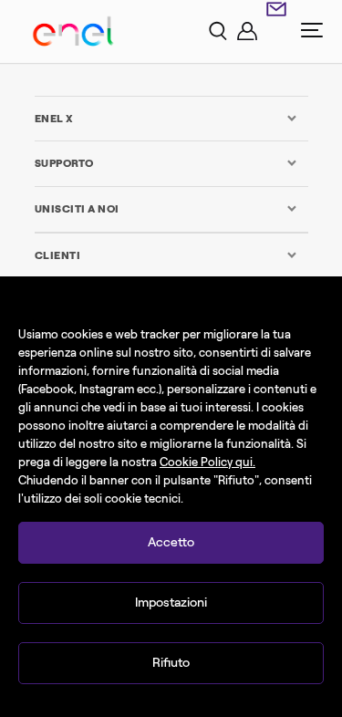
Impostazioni (171, 602)
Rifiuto (171, 662)
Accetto (171, 542)
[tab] (166, 118)
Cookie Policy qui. (207, 462)
